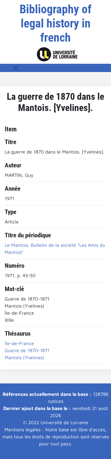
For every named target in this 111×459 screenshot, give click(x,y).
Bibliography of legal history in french (55, 23)
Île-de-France (19, 343)
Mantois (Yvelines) (24, 357)
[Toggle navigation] (15, 68)
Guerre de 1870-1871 (27, 350)
